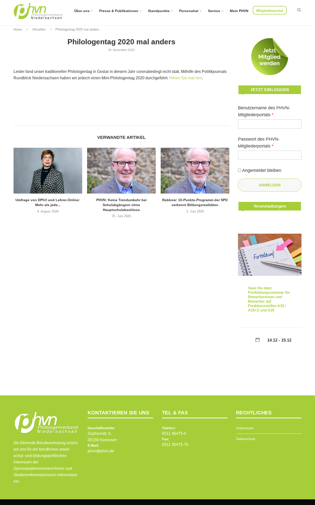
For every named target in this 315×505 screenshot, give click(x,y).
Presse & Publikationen (118, 11)
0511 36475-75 (175, 444)
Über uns (82, 11)
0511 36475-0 (174, 433)
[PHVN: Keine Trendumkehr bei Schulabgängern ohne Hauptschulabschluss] (121, 171)
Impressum (244, 428)
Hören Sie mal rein (185, 78)
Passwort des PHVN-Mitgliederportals (259, 142)
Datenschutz (245, 439)
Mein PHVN (239, 11)
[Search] (299, 10)
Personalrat (188, 11)
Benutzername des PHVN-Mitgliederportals (264, 111)
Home (18, 29)
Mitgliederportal (269, 11)
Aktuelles (39, 29)
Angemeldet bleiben (261, 170)
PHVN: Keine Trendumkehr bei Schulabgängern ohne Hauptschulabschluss (121, 205)
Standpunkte (159, 11)
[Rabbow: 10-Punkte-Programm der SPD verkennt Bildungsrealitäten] (195, 171)
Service (214, 11)
